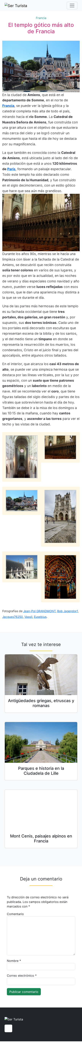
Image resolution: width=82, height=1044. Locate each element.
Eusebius (40, 617)
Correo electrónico (22, 975)
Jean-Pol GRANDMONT (39, 611)
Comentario (15, 914)
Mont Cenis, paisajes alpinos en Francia (41, 838)
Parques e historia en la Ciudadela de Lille (41, 771)
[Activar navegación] (72, 5)
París (11, 169)
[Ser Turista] (16, 6)
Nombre (14, 961)
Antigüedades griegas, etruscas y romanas (41, 703)
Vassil (28, 617)
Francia (41, 18)
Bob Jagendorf (67, 611)
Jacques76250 (12, 617)
